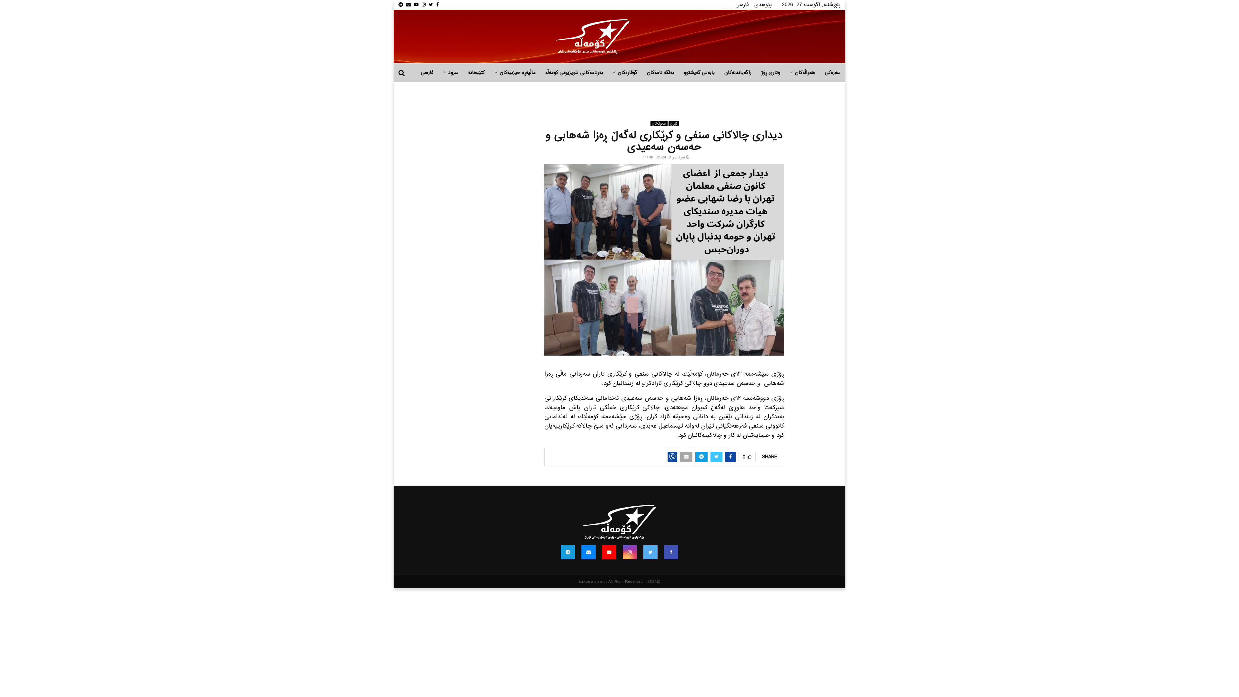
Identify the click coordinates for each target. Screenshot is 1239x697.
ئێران (673, 123)
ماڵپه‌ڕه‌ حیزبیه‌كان (518, 72)
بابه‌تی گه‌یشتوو (699, 72)
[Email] (588, 552)
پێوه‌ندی (763, 5)
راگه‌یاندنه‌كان (737, 72)
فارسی (742, 5)
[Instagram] (630, 552)
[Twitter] (650, 552)
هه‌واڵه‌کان (805, 72)
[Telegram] (568, 552)
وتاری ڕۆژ (770, 72)
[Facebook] (671, 552)
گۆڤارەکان (627, 72)
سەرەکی (833, 72)
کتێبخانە (476, 72)
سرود (453, 72)
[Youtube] (609, 552)
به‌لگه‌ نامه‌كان (660, 72)
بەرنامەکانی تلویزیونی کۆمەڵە (574, 72)
